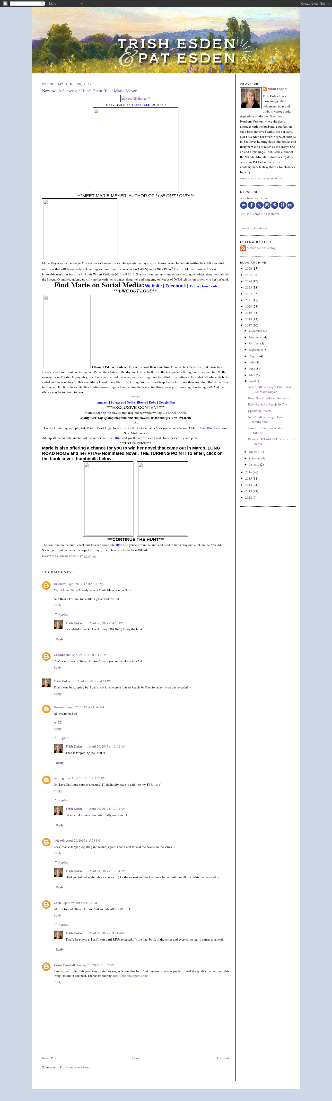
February (255, 458)
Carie (57, 902)
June (252, 368)
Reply (58, 605)
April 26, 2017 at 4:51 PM (94, 681)
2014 (249, 485)
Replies (64, 614)
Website (153, 285)
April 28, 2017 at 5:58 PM (83, 840)
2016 (249, 472)
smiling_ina (62, 778)
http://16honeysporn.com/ (130, 975)
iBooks (142, 402)
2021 (249, 300)
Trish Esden (74, 622)
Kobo (152, 402)
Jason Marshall (64, 964)
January (254, 464)
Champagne (62, 654)
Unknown (60, 583)
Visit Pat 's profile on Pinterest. (260, 213)
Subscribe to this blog (261, 248)
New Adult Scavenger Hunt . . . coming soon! (268, 419)
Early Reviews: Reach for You (267, 404)
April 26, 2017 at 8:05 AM (85, 583)
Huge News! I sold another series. (269, 398)
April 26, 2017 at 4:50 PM (106, 623)
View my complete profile (261, 178)
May (252, 375)
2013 (249, 491)
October (254, 343)
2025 (249, 275)
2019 (249, 312)
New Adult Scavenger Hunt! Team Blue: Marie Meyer (270, 389)
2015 (249, 478)
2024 (249, 281)
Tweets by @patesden (254, 228)
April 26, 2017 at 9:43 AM (89, 654)
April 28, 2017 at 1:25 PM (88, 778)
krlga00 (59, 840)
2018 (249, 319)
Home (136, 1058)
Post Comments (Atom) (75, 1067)
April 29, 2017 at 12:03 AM (107, 808)
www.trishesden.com (253, 198)
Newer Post (49, 1058)
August (254, 356)
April (253, 381)
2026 (249, 268)
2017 (249, 325)
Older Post (222, 1058)
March (253, 451)
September (256, 349)
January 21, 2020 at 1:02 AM (96, 965)
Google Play (167, 402)
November (256, 337)
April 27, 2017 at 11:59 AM (86, 707)
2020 (249, 306)
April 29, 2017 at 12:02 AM (107, 746)
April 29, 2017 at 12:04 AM (107, 871)
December (256, 330)
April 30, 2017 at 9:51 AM (106, 933)
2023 (249, 287)
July (252, 362)
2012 (249, 497)
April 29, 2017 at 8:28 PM (80, 902)
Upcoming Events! (260, 410)
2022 (249, 293)
